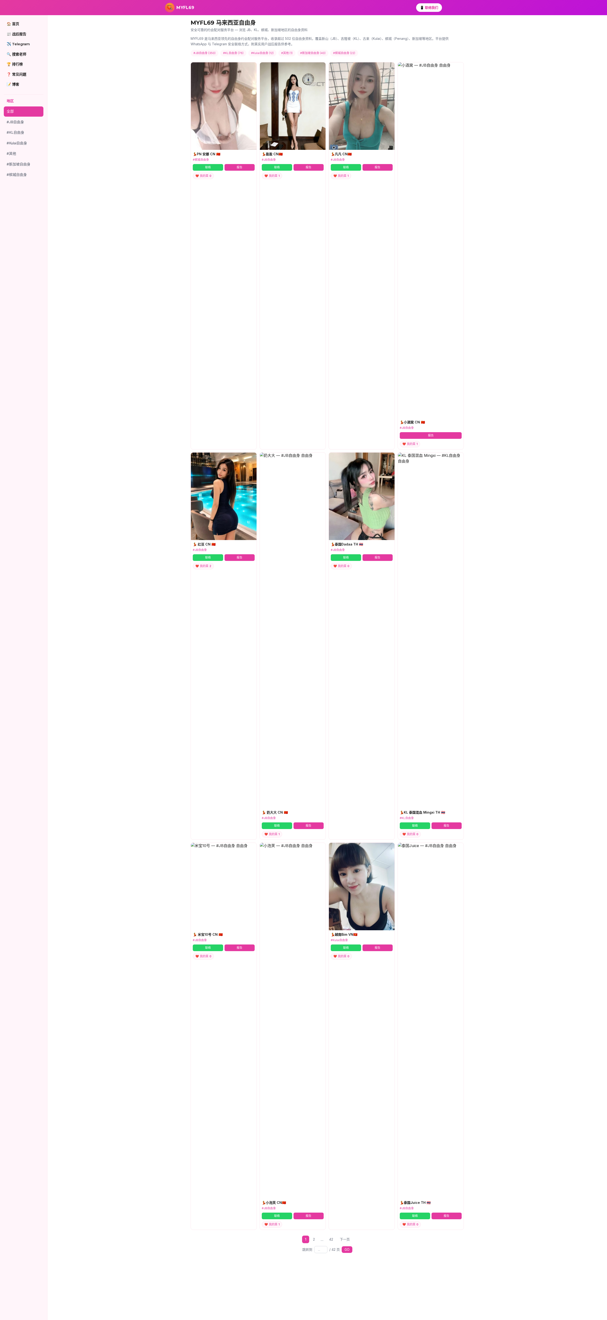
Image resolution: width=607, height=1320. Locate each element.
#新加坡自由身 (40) (313, 53)
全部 (10, 111)
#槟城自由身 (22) (344, 53)
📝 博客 (13, 84)
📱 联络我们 (429, 7)
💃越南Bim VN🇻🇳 (344, 934)
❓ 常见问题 (16, 74)
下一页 (345, 1239)
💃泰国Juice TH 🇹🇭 (415, 1203)
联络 (208, 167)
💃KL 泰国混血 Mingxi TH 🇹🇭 (422, 812)
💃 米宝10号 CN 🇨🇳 (208, 934)
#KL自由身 (15, 132)
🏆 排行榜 (15, 64)
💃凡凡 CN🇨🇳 (341, 154)
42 (331, 1239)
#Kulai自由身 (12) (262, 53)
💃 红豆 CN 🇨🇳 (204, 544)
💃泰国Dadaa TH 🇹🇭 (347, 544)
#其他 (11, 153)
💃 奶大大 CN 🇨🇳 (275, 812)
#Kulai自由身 (17, 143)
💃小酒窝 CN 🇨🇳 (412, 422)
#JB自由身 (15, 122)
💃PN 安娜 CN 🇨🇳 (206, 154)
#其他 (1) (287, 53)
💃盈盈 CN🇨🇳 (272, 154)
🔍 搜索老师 (16, 54)
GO (347, 1249)
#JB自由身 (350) (204, 53)
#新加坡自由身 (18, 164)
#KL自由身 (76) (233, 53)
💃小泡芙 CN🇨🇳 (274, 1203)
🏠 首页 (13, 24)
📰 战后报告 (16, 34)
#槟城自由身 (17, 174)
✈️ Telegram (18, 44)
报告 (239, 167)
